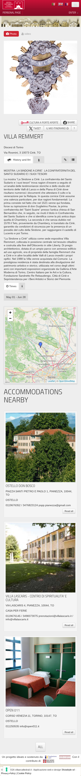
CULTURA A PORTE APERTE (43, 122)
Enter (72, 12)
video (27, 33)
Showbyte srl (68, 769)
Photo (13, 33)
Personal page (12, 12)
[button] (40, 345)
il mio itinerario (56, 128)
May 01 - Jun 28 (16, 297)
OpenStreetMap (67, 380)
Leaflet (51, 380)
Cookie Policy (24, 773)
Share (71, 122)
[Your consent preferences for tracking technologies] (6, 769)
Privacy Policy (8, 773)
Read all (69, 511)
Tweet (37, 128)
